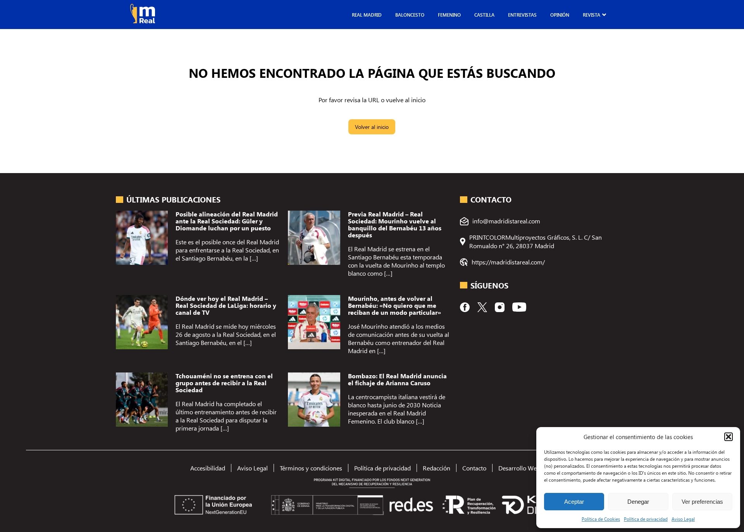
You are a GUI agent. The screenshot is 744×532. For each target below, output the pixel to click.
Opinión (559, 15)
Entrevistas (522, 15)
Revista (591, 15)
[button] (728, 437)
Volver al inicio (372, 126)
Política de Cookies (601, 519)
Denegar (638, 501)
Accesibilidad (207, 468)
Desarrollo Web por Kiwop (533, 468)
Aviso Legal (683, 519)
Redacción (436, 468)
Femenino (449, 15)
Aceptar (574, 501)
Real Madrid (367, 15)
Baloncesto (409, 15)
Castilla (484, 15)
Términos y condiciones (311, 468)
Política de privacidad (646, 519)
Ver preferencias (702, 501)
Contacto (474, 468)
